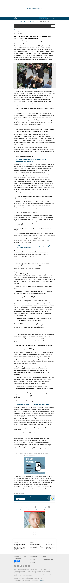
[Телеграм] (15, 566)
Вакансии (32, 562)
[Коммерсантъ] (15, 18)
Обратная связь (46, 558)
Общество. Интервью (18, 29)
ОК (53, 26)
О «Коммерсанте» (34, 556)
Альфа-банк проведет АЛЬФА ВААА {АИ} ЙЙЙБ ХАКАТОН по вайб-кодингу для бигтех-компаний (20, 547)
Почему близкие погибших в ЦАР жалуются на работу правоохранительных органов (31, 160)
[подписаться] (35, 507)
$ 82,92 (21, 21)
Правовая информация (48, 559)
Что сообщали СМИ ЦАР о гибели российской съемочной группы (34, 404)
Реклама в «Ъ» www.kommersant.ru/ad (34, 8)
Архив (31, 558)
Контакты (32, 559)
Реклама (32, 560)
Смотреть (18, 435)
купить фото (34, 88)
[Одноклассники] (24, 566)
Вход (48, 18)
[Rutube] (26, 566)
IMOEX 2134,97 (35, 21)
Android (44, 556)
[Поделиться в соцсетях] (53, 33)
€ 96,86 (25, 21)
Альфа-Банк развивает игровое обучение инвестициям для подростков (52, 547)
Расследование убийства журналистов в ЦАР (24, 507)
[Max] (29, 566)
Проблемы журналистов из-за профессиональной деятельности (28, 509)
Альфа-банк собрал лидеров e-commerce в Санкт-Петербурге (36, 546)
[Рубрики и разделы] (53, 19)
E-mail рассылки (46, 560)
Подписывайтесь (20, 499)
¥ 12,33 (29, 21)
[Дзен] (21, 566)
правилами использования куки (33, 25)
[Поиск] (51, 19)
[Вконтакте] (18, 566)
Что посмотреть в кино (44, 21)
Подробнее (42, 580)
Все (23, 540)
